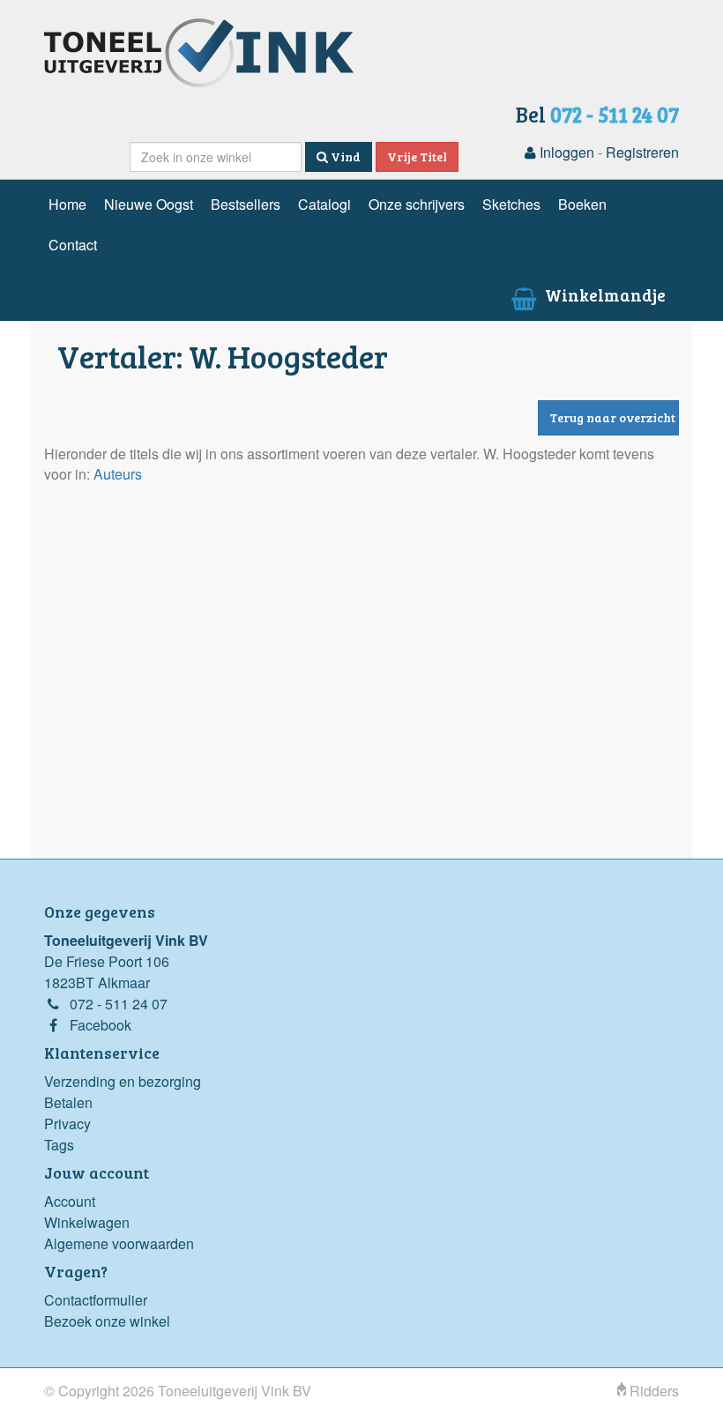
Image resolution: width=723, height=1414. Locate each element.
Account (69, 1201)
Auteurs (117, 474)
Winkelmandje (603, 294)
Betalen (68, 1102)
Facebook (100, 1025)
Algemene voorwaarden (119, 1243)
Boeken (582, 204)
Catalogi (324, 204)
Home (67, 204)
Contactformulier (95, 1300)
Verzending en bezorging (122, 1081)
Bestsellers (245, 204)
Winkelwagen (87, 1222)
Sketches (511, 204)
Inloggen (565, 152)
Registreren (642, 152)
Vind (344, 156)
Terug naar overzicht (612, 417)
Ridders (652, 1391)
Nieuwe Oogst (148, 204)
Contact (72, 244)
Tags (59, 1145)
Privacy (67, 1123)
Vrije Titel (417, 156)
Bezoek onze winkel (107, 1321)
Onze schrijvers (417, 204)
